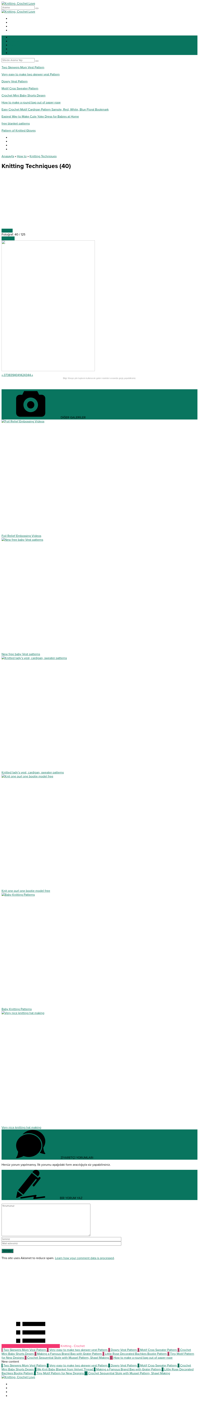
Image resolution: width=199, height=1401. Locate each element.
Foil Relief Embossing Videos (21, 536)
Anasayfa (8, 156)
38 (8, 375)
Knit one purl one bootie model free (26, 891)
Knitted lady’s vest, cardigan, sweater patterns (33, 772)
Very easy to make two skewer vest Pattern (31, 74)
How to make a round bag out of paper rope (31, 102)
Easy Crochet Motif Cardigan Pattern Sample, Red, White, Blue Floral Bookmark (55, 110)
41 (19, 375)
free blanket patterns (16, 124)
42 (22, 375)
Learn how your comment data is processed (84, 1258)
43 (25, 375)
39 (12, 375)
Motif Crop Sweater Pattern (20, 88)
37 (5, 375)
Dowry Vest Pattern (15, 81)
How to (22, 156)
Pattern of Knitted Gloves (19, 131)
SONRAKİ (8, 238)
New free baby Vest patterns (21, 654)
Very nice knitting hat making (21, 1127)
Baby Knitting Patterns (17, 1009)
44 (29, 375)
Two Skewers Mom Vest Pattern (23, 67)
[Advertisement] (99, 201)
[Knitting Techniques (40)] (48, 370)
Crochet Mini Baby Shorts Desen (23, 95)
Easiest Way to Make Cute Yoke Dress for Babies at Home (40, 117)
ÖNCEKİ (7, 231)
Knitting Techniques (43, 156)
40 (16, 375)
